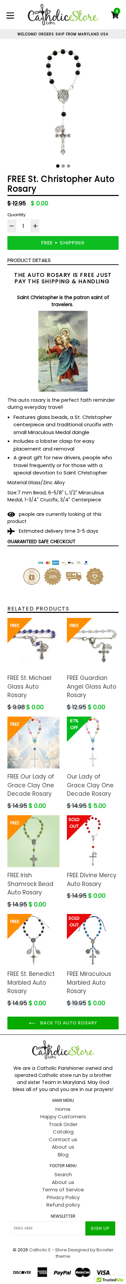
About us (63, 1146)
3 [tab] (68, 166)
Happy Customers (63, 1116)
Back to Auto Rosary (68, 1023)
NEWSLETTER (63, 1216)
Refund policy (63, 1204)
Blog (63, 1154)
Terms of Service (63, 1189)
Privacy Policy (63, 1197)
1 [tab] (57, 166)
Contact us (63, 1139)
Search (63, 1174)
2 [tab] (63, 166)
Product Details (29, 260)
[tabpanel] (63, 103)
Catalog (63, 1131)
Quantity (16, 214)
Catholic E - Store (48, 1250)
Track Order (63, 1124)
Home (63, 1109)
